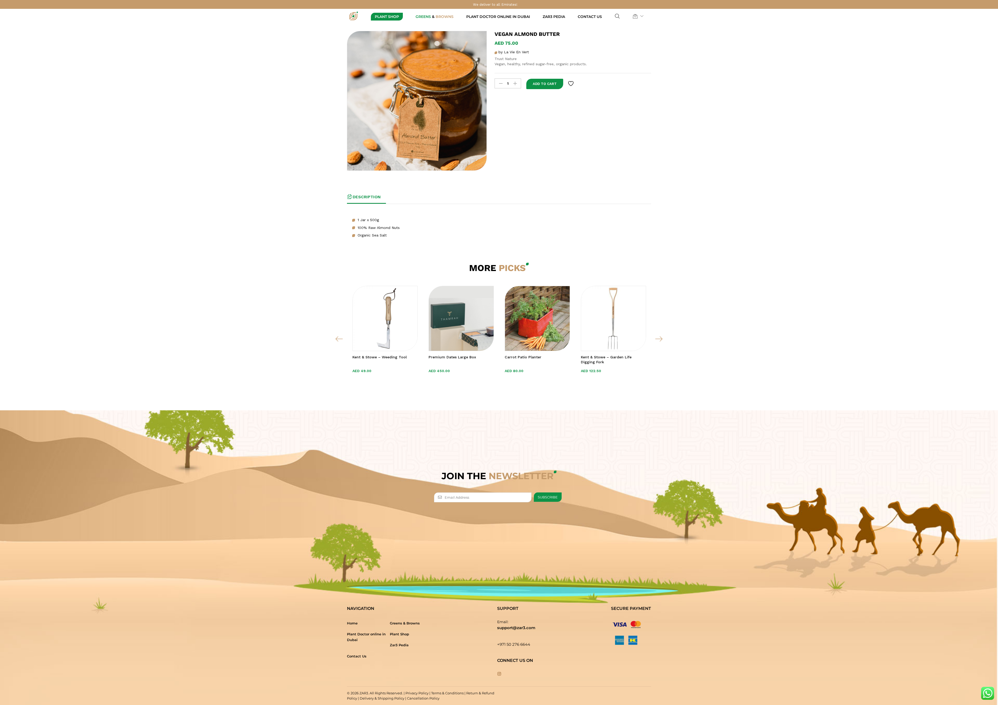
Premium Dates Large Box (452, 357)
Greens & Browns (405, 623)
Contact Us (590, 16)
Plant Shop (387, 16)
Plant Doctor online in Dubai (498, 16)
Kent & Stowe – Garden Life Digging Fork (606, 359)
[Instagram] (499, 674)
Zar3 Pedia (554, 16)
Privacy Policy (417, 693)
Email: (502, 622)
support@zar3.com (516, 627)
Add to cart (545, 84)
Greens (435, 16)
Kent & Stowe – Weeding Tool (379, 357)
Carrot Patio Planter (523, 357)
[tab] (366, 199)
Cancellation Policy (423, 698)
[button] (635, 16)
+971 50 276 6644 (513, 644)
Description (367, 197)
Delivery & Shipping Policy (382, 698)
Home (352, 623)
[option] (385, 338)
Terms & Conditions (447, 693)
